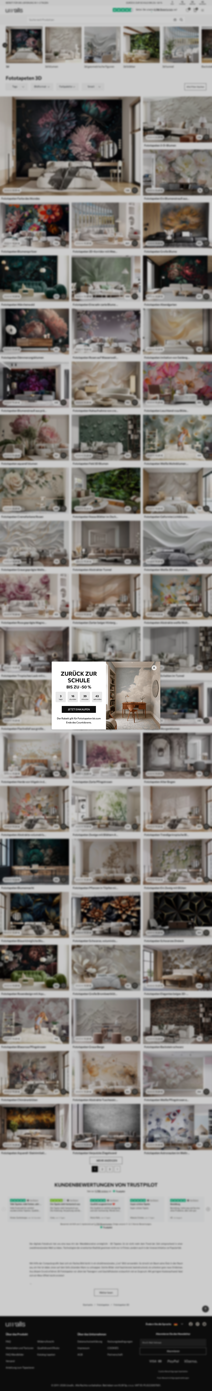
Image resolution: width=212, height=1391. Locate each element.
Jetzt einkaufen (79, 709)
